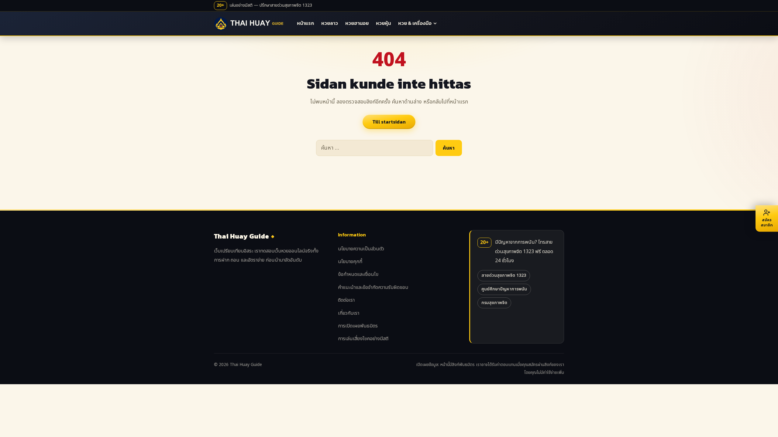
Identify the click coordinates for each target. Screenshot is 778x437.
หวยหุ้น (383, 23)
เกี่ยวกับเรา (348, 313)
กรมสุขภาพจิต (494, 303)
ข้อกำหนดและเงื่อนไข (358, 274)
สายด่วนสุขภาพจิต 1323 (503, 275)
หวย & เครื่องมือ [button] (415, 23)
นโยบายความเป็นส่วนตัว (361, 248)
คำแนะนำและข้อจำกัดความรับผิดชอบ (373, 287)
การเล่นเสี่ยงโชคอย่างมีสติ (363, 338)
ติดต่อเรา (346, 300)
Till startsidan (389, 121)
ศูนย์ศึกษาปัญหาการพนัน (504, 289)
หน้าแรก (305, 23)
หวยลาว (329, 23)
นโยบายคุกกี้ (350, 261)
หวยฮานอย (357, 23)
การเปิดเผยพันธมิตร (358, 326)
